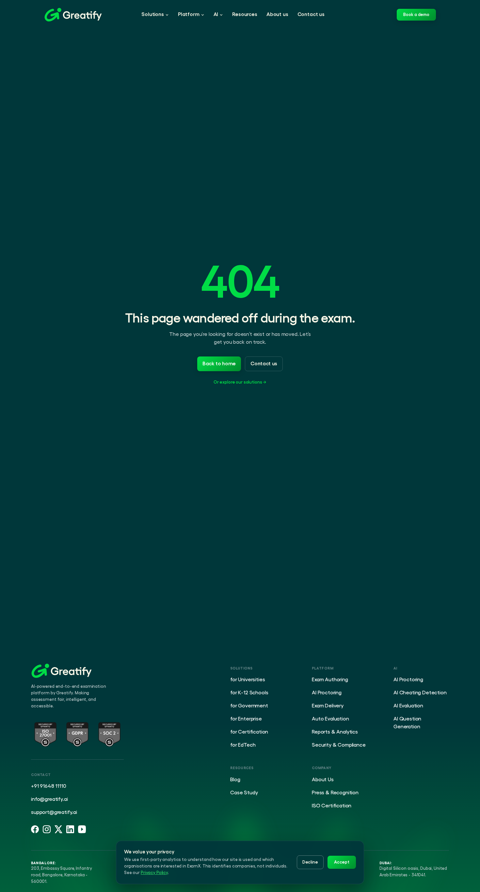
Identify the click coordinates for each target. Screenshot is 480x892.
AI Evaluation (408, 705)
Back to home (219, 363)
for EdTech (242, 745)
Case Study (244, 792)
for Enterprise (246, 718)
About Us (323, 779)
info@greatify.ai (49, 799)
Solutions (152, 14)
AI (216, 14)
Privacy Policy (154, 872)
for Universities (247, 679)
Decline (310, 862)
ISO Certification (331, 805)
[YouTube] (82, 829)
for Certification (249, 732)
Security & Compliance (339, 745)
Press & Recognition (335, 792)
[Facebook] (35, 829)
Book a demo (416, 14)
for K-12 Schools (249, 692)
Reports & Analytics (335, 732)
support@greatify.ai (54, 812)
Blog (235, 779)
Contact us (311, 14)
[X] (58, 829)
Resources (244, 14)
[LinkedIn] (70, 829)
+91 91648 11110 (48, 786)
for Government (249, 705)
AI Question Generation (407, 722)
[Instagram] (47, 829)
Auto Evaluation (330, 718)
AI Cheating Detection (420, 692)
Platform (189, 14)
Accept (341, 862)
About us (277, 14)
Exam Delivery (328, 705)
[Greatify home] (73, 15)
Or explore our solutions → (240, 382)
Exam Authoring (330, 679)
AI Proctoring (327, 692)
